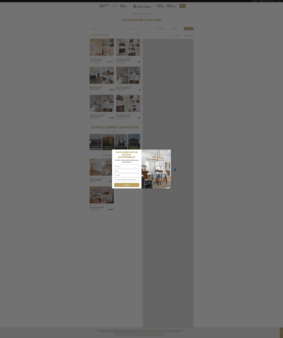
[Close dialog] (169, 151)
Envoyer (126, 185)
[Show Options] (138, 179)
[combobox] (126, 179)
